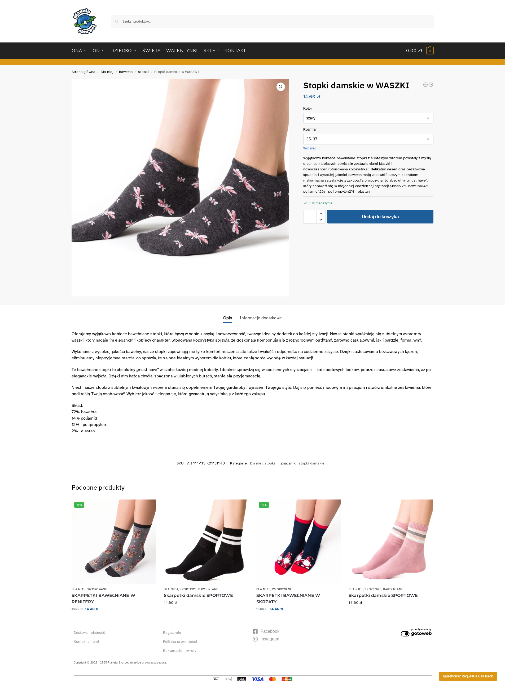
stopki (143, 72)
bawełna (126, 72)
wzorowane (97, 589)
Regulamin (172, 632)
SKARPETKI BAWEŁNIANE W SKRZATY (288, 598)
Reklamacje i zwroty (179, 650)
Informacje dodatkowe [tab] (261, 318)
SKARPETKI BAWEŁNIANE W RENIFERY (103, 598)
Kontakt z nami (86, 641)
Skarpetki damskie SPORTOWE (198, 595)
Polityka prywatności (180, 641)
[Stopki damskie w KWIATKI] (425, 84)
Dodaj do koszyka (380, 216)
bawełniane (208, 589)
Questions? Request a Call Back (468, 676)
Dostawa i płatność (89, 632)
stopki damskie (311, 463)
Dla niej (107, 72)
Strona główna (83, 72)
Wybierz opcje (113, 620)
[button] (420, 51)
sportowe (188, 589)
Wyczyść (310, 148)
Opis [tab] (227, 318)
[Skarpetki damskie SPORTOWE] (206, 541)
